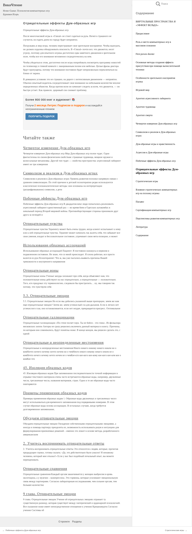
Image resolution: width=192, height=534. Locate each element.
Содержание (142, 235)
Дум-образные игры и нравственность (155, 143)
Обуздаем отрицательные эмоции (50, 418)
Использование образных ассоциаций (54, 245)
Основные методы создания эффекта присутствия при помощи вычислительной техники (158, 66)
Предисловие (142, 33)
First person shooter (145, 53)
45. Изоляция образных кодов (47, 367)
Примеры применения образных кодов (55, 392)
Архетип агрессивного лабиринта (153, 98)
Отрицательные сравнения (45, 468)
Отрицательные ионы (40, 270)
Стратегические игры (147, 181)
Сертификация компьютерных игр (153, 210)
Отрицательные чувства (43, 223)
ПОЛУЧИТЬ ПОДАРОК (41, 116)
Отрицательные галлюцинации (48, 317)
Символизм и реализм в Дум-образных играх (60, 173)
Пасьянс (140, 201)
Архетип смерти (144, 115)
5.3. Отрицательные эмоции (46, 295)
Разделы (77, 521)
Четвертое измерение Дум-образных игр (156, 123)
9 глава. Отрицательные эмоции (49, 493)
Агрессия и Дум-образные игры (152, 152)
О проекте (64, 521)
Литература (142, 226)
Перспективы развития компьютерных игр (158, 218)
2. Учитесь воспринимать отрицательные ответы (63, 443)
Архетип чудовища (145, 106)
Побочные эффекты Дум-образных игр (156, 160)
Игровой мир (142, 89)
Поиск (161, 4)
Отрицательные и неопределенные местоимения (63, 342)
